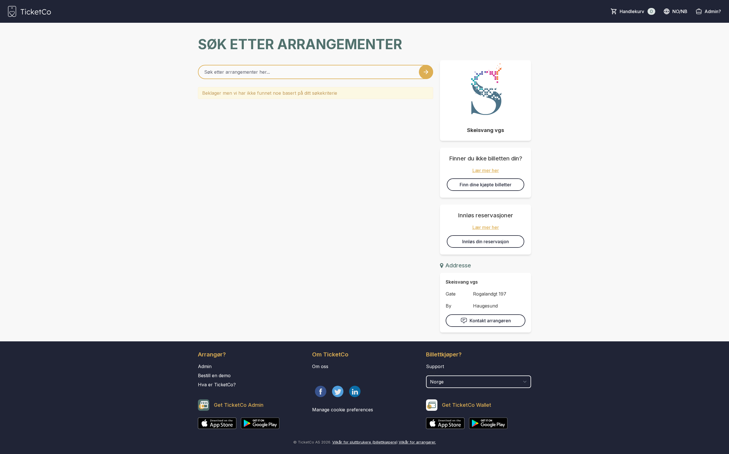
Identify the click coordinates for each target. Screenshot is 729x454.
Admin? (713, 11)
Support (435, 366)
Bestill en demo (214, 375)
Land (432, 372)
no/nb (679, 11)
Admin (205, 366)
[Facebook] (320, 391)
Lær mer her (485, 170)
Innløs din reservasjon (485, 241)
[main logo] (29, 11)
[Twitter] (337, 391)
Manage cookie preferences (342, 409)
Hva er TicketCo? (217, 384)
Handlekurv (636, 11)
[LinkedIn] (355, 391)
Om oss (320, 366)
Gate (451, 294)
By (448, 306)
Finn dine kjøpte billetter (485, 184)
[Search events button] (426, 72)
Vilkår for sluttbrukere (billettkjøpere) (365, 442)
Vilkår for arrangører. (417, 442)
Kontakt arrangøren (490, 320)
